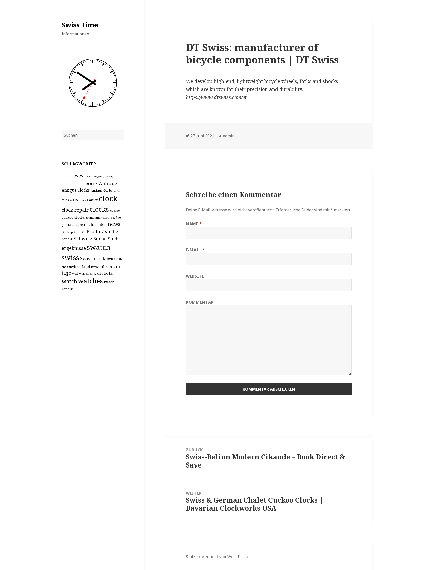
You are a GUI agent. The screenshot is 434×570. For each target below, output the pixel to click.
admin (229, 136)
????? (89, 176)
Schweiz (83, 238)
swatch (99, 247)
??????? (109, 177)
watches (90, 281)
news (114, 223)
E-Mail (195, 250)
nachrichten (95, 224)
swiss (70, 257)
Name (194, 224)
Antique (108, 183)
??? (70, 176)
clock (108, 198)
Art (72, 200)
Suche (100, 238)
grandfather (94, 217)
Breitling (80, 200)
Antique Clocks (76, 190)
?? (64, 176)
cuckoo (115, 210)
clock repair (75, 209)
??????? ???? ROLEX (80, 183)
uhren (106, 266)
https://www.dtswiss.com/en (217, 97)
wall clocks (103, 273)
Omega (80, 231)
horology (109, 217)
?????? (98, 177)
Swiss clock (92, 258)
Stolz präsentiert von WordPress (217, 556)
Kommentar (200, 302)
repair (67, 239)
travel (95, 267)
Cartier (92, 200)
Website (195, 276)
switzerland (79, 266)
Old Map (67, 232)
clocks (99, 209)
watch (69, 281)
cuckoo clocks (73, 217)
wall (75, 273)
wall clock (85, 273)
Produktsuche (102, 231)
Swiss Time (80, 24)
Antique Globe (102, 190)
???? (79, 176)
